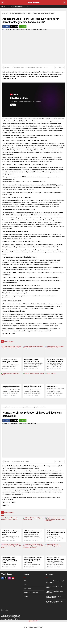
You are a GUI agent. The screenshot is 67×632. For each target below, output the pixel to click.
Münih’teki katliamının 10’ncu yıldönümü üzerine (53, 597)
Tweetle (15, 26)
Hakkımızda (27, 581)
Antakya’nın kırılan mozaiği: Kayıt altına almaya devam (54, 602)
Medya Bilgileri (27, 588)
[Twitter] (5, 578)
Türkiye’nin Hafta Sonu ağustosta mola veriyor (54, 592)
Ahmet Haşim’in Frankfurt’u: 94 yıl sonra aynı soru (55, 581)
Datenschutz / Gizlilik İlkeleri (31, 592)
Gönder (24, 26)
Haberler (11, 13)
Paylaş (7, 26)
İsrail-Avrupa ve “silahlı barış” (21, 6)
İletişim (26, 596)
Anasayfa (4, 13)
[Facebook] (2, 578)
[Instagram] (9, 578)
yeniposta (7, 67)
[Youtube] (13, 578)
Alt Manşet (11, 407)
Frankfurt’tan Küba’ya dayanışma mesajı (54, 586)
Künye (25, 584)
